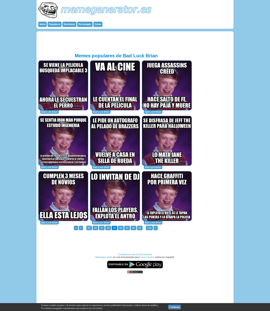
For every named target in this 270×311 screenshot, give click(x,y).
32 (133, 228)
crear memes (147, 257)
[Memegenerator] (95, 19)
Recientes (69, 24)
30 (120, 228)
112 (149, 228)
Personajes (84, 24)
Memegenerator (103, 257)
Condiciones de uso (129, 254)
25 (89, 228)
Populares (54, 24)
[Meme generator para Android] (135, 267)
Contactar (147, 254)
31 (127, 228)
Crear (98, 24)
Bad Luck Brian (49, 112)
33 (139, 228)
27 (101, 228)
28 (108, 228)
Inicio (42, 24)
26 (95, 228)
